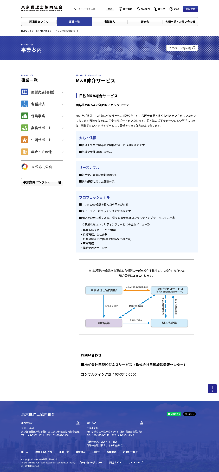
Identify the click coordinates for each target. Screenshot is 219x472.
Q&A (176, 8)
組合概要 (127, 8)
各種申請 (111, 452)
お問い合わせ (130, 452)
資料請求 (190, 9)
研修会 (145, 21)
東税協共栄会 (41, 166)
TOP (212, 390)
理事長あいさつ (39, 21)
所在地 (161, 8)
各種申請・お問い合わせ (180, 21)
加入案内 (145, 8)
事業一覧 (74, 21)
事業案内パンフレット (38, 182)
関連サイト (115, 462)
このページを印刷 (180, 48)
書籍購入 (109, 21)
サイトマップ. (135, 462)
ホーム (24, 452)
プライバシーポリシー (90, 462)
